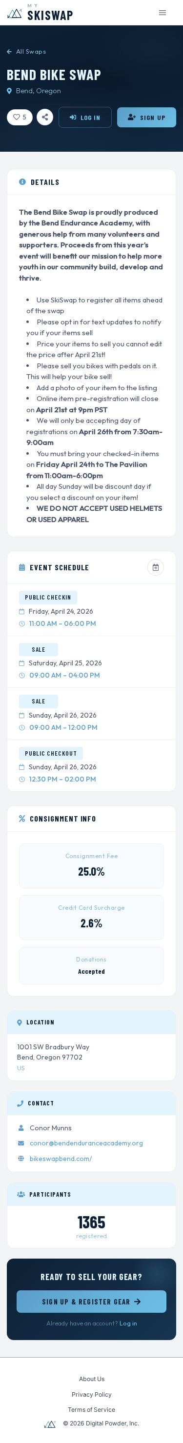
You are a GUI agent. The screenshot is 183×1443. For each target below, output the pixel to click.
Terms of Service (91, 1409)
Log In (91, 117)
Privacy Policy (92, 1394)
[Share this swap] (45, 117)
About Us (91, 1379)
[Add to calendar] (155, 567)
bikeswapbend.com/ (61, 1158)
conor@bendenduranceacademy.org (86, 1143)
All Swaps (31, 51)
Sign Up (152, 117)
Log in (128, 1323)
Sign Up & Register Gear (86, 1301)
